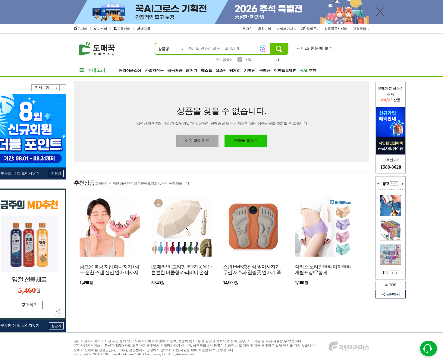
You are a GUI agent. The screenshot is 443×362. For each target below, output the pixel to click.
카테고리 (96, 70)
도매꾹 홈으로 (245, 140)
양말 (248, 59)
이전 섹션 (378, 184)
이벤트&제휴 (285, 70)
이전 (56, 87)
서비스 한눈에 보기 (315, 48)
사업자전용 (154, 70)
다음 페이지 (396, 272)
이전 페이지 (392, 272)
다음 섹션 (403, 184)
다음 (63, 87)
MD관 (221, 70)
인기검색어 (224, 59)
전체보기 (42, 88)
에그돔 (145, 28)
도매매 (82, 28)
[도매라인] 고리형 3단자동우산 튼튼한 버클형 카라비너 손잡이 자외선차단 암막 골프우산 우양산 (181, 270)
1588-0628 (390, 167)
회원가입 (265, 28)
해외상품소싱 (130, 70)
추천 (308, 70)
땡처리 (235, 70)
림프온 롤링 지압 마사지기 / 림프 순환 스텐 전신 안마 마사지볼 (109, 270)
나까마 (102, 28)
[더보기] (394, 183)
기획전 (250, 70)
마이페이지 (285, 28)
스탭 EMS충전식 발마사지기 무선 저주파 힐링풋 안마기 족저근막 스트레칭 (252, 270)
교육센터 (123, 28)
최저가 (191, 70)
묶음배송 (174, 70)
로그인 (248, 28)
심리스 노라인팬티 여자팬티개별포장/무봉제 (323, 269)
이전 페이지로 (197, 140)
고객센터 (360, 28)
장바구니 (313, 28)
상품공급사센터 (336, 28)
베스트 (206, 70)
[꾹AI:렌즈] (263, 48)
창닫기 (56, 173)
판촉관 (265, 70)
